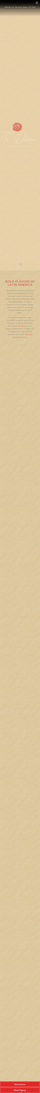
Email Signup (20, 1090)
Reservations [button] (20, 1084)
